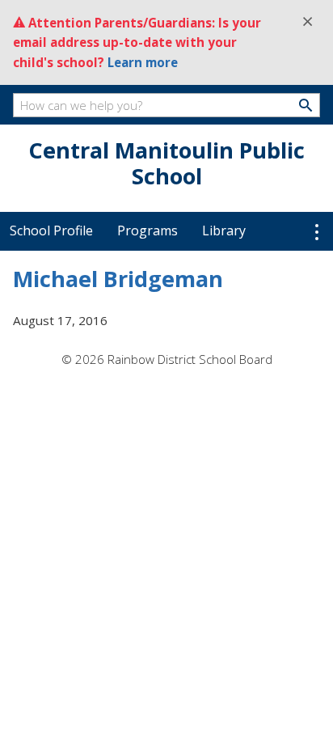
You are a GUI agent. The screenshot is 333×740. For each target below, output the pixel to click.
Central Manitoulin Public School (166, 162)
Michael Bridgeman (118, 279)
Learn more (142, 62)
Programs (147, 230)
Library (224, 230)
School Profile (51, 230)
